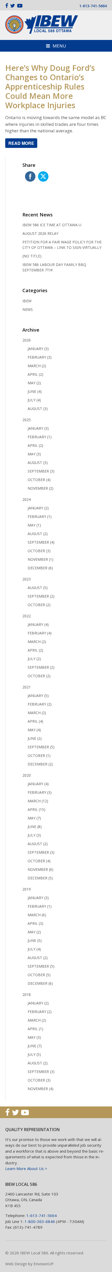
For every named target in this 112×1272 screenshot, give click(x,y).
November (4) (40, 1088)
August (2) (38, 533)
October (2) (39, 604)
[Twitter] (12, 5)
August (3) (38, 408)
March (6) (37, 914)
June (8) (35, 826)
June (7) (35, 1045)
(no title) (31, 256)
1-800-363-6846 (39, 1221)
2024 (26, 499)
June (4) (35, 391)
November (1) (40, 559)
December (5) (40, 878)
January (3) (38, 348)
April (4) (35, 721)
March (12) (38, 800)
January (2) (38, 507)
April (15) (36, 809)
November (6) (40, 869)
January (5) (38, 695)
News (27, 309)
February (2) (40, 704)
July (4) (34, 400)
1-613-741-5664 (93, 5)
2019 (26, 889)
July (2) (34, 658)
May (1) (34, 525)
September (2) (41, 596)
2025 (26, 419)
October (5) (39, 974)
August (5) (38, 587)
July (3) (34, 835)
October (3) (39, 550)
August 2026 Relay (40, 233)
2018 (26, 994)
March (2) (37, 365)
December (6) (40, 567)
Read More (21, 143)
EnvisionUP (44, 1263)
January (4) (38, 624)
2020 (26, 775)
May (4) (34, 729)
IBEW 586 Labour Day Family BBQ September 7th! (54, 267)
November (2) (40, 488)
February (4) (40, 633)
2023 (26, 579)
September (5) (41, 746)
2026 (26, 340)
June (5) (35, 940)
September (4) (41, 542)
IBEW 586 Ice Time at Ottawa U (51, 224)
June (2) (35, 738)
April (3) (35, 923)
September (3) (41, 471)
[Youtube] (19, 5)
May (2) (34, 382)
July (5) (34, 1054)
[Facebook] (6, 5)
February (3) (40, 357)
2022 (26, 615)
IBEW (27, 300)
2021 (26, 687)
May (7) (34, 818)
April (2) (35, 374)
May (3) (34, 454)
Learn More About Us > (26, 1168)
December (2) (40, 764)
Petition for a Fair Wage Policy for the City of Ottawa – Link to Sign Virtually (62, 245)
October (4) (39, 479)
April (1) (35, 1028)
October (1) (39, 755)
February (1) (40, 436)
